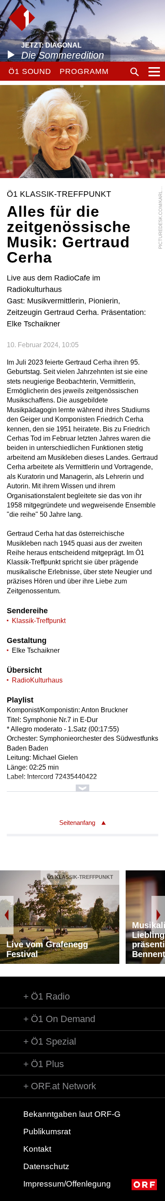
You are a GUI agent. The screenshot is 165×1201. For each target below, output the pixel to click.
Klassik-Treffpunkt (39, 620)
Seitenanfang (77, 822)
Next (158, 915)
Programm (84, 71)
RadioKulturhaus (37, 680)
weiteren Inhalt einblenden (83, 784)
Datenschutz (46, 1166)
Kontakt (37, 1148)
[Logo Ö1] (21, 17)
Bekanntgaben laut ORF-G (72, 1114)
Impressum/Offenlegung (67, 1183)
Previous (7, 915)
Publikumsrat (47, 1131)
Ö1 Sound (29, 71)
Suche (134, 72)
